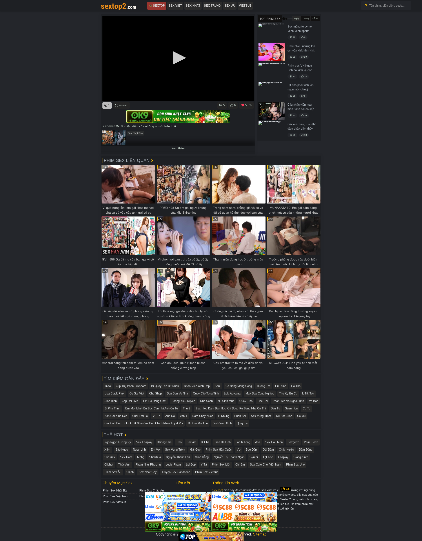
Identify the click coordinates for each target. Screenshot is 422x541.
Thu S (187, 408)
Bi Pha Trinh (112, 408)
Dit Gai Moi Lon (198, 423)
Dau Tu (275, 408)
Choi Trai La (140, 416)
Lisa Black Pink (114, 393)
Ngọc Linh (139, 449)
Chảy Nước (286, 449)
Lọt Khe (268, 457)
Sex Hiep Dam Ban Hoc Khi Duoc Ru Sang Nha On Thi (231, 408)
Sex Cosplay (144, 442)
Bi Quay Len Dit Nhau (165, 386)
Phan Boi (240, 416)
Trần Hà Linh (222, 442)
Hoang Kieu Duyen (183, 401)
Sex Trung (212, 5)
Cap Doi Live (130, 401)
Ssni (217, 386)
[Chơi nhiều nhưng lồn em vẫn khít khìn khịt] (271, 52)
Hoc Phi (263, 401)
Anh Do (170, 416)
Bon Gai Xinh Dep (115, 416)
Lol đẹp (191, 464)
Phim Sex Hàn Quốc (219, 449)
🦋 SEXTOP (157, 5)
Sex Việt (175, 5)
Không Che (164, 442)
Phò (179, 442)
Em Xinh (280, 386)
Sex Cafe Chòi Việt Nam (265, 464)
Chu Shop (155, 393)
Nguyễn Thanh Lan (178, 457)
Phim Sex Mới (221, 464)
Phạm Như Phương (148, 464)
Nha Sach (206, 401)
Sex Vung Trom (261, 416)
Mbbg (140, 457)
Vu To (156, 416)
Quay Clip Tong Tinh (206, 393)
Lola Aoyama (232, 393)
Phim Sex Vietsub (114, 502)
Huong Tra (263, 386)
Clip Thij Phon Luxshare (131, 386)
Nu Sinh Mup (226, 401)
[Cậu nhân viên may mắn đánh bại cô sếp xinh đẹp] (271, 111)
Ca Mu (301, 416)
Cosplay (283, 457)
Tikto (107, 386)
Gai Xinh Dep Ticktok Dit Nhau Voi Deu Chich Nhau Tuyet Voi (143, 423)
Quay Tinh (246, 401)
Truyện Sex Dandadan (176, 472)
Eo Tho (295, 386)
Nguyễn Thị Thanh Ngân (229, 457)
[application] (178, 58)
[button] (178, 58)
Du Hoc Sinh (284, 416)
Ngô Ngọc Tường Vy (117, 442)
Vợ (239, 449)
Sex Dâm (126, 457)
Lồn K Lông (243, 442)
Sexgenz (293, 442)
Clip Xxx (109, 457)
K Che (205, 442)
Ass (257, 442)
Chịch (130, 472)
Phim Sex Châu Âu (151, 490)
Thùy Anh (124, 464)
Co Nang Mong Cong (239, 386)
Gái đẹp (195, 449)
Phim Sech (311, 442)
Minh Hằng (202, 457)
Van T (183, 416)
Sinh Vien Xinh (222, 423)
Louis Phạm (173, 464)
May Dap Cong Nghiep (260, 393)
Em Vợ (155, 449)
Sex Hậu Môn (274, 442)
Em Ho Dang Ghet (154, 401)
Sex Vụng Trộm (175, 449)
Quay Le (242, 423)
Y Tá (204, 464)
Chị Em (240, 464)
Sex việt (217, 490)
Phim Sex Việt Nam (115, 496)
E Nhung (223, 416)
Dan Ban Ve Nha (177, 393)
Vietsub (245, 5)
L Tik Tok (308, 393)
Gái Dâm (268, 449)
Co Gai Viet (136, 393)
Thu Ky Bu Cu (288, 393)
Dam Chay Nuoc (202, 416)
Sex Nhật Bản (135, 133)
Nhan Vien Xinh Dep (197, 386)
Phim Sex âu (112, 472)
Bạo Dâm (252, 449)
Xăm (107, 449)
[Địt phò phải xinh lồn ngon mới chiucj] (271, 91)
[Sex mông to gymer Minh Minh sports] (271, 33)
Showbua (155, 457)
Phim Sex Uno (295, 464)
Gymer (253, 457)
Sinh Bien (110, 401)
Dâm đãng (305, 449)
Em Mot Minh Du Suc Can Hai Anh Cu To (151, 408)
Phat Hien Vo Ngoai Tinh (288, 401)
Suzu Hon (291, 408)
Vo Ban (313, 401)
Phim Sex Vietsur (206, 472)
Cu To (306, 408)
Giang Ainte (300, 457)
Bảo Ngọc (121, 449)
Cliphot (108, 464)
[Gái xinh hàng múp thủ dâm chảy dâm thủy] (271, 130)
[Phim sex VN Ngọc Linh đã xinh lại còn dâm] (271, 72)
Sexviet (191, 442)
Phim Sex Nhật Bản (115, 490)
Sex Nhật (193, 5)
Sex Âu (229, 5)
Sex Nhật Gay (148, 472)
